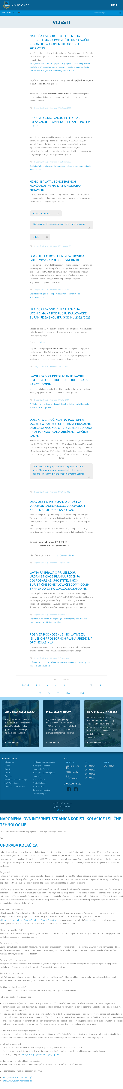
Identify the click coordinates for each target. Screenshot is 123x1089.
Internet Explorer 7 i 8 (43, 920)
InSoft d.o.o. (62, 810)
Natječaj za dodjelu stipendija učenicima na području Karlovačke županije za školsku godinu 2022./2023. (60, 313)
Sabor (7, 765)
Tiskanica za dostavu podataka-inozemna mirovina (59, 223)
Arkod (7, 772)
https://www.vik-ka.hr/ (64, 555)
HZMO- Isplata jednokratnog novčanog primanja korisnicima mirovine (55, 185)
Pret (38, 685)
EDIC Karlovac (39, 779)
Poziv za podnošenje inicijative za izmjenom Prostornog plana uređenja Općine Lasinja (61, 638)
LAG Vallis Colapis (12, 783)
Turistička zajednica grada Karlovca (44, 774)
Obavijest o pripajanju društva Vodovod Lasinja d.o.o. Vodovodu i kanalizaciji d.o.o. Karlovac (57, 505)
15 (40, 693)
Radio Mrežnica (39, 786)
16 (49, 693)
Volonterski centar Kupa (14, 786)
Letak (36, 236)
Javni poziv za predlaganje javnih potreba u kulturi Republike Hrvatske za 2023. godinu (60, 380)
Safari (88, 920)
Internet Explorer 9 (24, 920)
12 (82, 685)
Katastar (8, 769)
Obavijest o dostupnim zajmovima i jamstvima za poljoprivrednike (58, 258)
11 (73, 685)
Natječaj (42, 342)
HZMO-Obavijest (41, 213)
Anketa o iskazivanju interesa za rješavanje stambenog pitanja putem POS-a (60, 122)
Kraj (82, 693)
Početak (25, 685)
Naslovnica (6, 13)
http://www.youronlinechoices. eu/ (18, 1080)
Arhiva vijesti (9, 762)
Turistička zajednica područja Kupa (41, 792)
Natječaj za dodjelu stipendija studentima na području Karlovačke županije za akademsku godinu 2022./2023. (60, 42)
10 (64, 685)
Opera (55, 920)
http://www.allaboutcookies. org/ (17, 1077)
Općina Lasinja (20, 4)
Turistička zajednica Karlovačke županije (41, 767)
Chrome (4, 920)
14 (100, 685)
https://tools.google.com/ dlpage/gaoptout (40, 1054)
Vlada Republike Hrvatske (44, 762)
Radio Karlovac (39, 783)
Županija (8, 776)
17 (58, 693)
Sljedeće (70, 693)
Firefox (12, 920)
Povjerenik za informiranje (15, 779)
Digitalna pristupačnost (61, 806)
